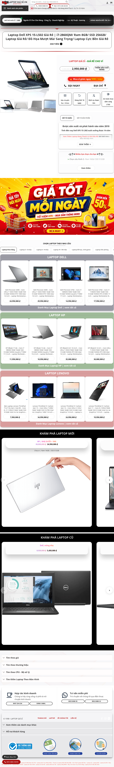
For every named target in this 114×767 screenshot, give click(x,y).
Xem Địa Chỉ (10, 757)
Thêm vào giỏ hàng (102, 68)
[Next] (52, 77)
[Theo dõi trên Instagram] (105, 719)
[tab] (67, 118)
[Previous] (4, 77)
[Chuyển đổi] (4, 657)
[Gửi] (66, 2)
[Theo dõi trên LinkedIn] (109, 719)
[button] (107, 2)
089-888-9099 (12, 762)
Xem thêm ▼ (85, 144)
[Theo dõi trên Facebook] (102, 719)
